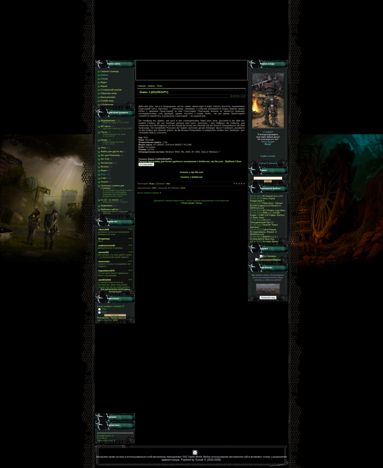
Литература (107, 163)
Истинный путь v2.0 (273, 196)
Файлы (151, 86)
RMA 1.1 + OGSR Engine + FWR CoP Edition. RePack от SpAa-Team (267, 215)
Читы (103, 147)
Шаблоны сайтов (109, 209)
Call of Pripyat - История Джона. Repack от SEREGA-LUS (263, 231)
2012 (104, 312)
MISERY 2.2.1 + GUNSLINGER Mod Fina (264, 237)
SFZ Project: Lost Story (274, 210)
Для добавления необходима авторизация (115, 290)
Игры (103, 174)
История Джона (270, 241)
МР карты (106, 126)
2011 (104, 309)
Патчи (104, 132)
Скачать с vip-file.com (191, 172)
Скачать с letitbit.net (191, 177)
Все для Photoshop (110, 155)
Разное (104, 182)
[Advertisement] (115, 368)
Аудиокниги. (107, 205)
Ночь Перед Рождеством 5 (262, 199)
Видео (104, 170)
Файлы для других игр (112, 151)
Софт (103, 178)
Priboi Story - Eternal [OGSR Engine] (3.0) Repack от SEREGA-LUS (266, 205)
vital (168, 183)
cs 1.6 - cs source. (110, 200)
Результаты (103, 318)
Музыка (105, 166)
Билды (104, 140)
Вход (198, 203)
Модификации (108, 120)
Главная (141, 86)
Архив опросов (118, 318)
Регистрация (188, 203)
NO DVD (105, 159)
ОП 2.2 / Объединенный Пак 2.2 (261, 221)
